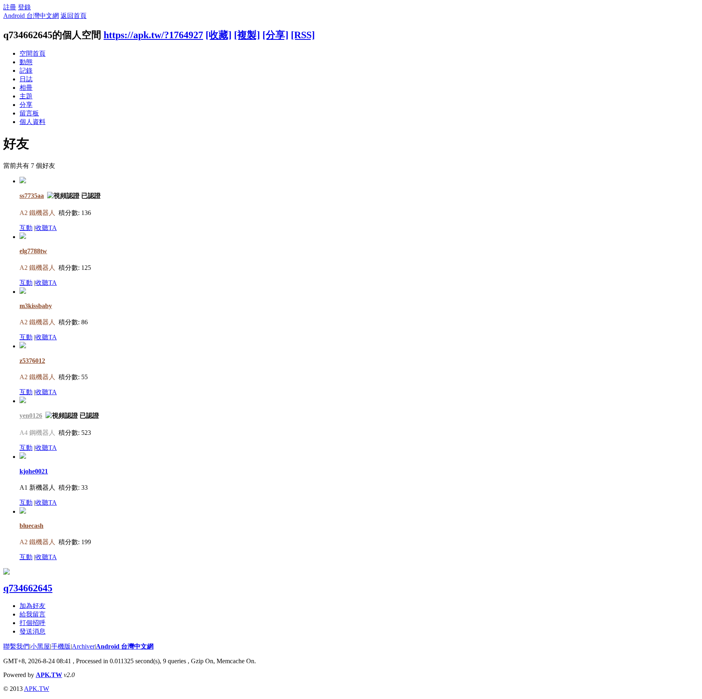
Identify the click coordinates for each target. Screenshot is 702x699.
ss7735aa (32, 195)
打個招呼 (33, 622)
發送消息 (33, 631)
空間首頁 (33, 53)
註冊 (9, 7)
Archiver (83, 646)
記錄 (26, 70)
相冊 (26, 87)
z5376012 (32, 360)
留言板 (29, 113)
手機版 (61, 646)
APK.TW (49, 674)
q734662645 (27, 588)
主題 (26, 96)
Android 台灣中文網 (31, 15)
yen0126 (31, 415)
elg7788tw (33, 250)
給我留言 (33, 614)
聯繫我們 (16, 646)
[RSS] (303, 35)
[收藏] (219, 35)
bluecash (31, 525)
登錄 (24, 7)
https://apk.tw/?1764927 (153, 35)
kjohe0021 (34, 471)
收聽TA (46, 227)
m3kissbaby (36, 305)
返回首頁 (74, 15)
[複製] (247, 35)
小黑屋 (40, 646)
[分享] (275, 35)
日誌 (26, 79)
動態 (26, 62)
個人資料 (33, 121)
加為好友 (33, 605)
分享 (26, 104)
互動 (26, 227)
